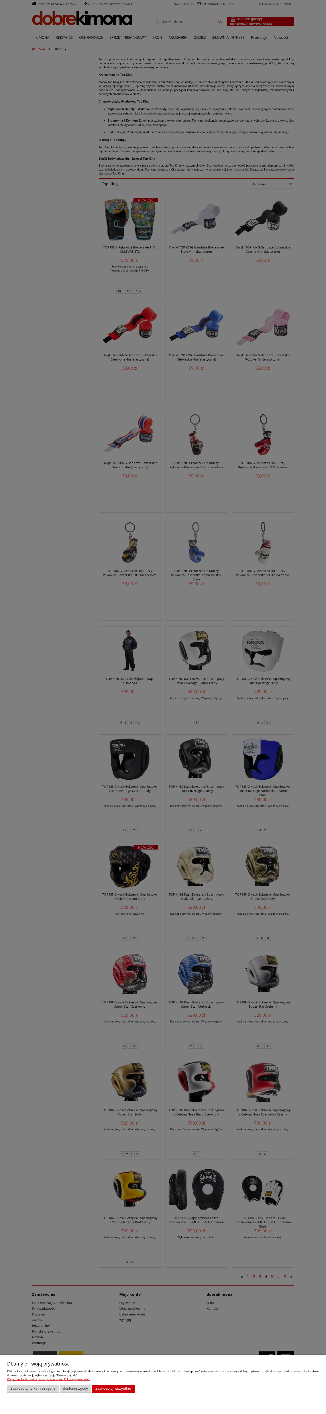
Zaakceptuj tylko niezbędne (32, 1388)
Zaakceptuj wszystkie (113, 1388)
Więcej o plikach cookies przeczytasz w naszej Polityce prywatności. (48, 1379)
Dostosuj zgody (75, 1388)
